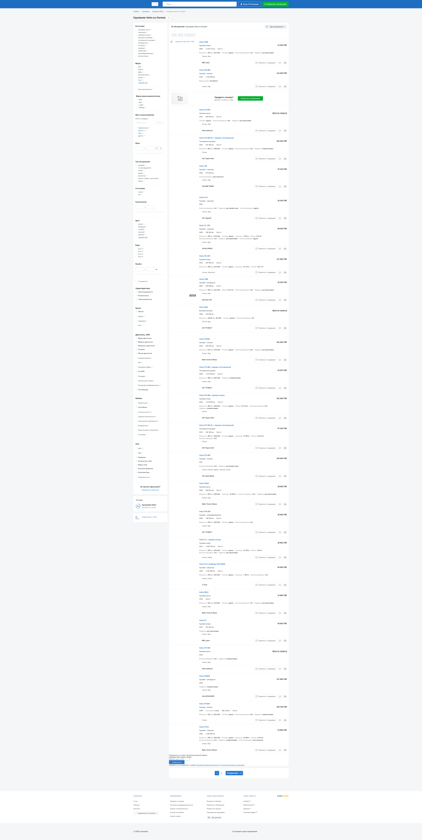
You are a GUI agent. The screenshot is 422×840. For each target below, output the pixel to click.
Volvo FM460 (204, 676)
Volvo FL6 (203, 197)
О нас (136, 801)
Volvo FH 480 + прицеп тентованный (215, 367)
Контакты (137, 809)
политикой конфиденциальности (207, 765)
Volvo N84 (203, 307)
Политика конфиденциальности (181, 805)
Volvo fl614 (203, 592)
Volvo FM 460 (204, 70)
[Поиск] (164, 4)
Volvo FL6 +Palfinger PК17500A (212, 564)
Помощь (137, 805)
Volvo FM (203, 166)
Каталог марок (175, 816)
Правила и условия (177, 801)
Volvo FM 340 (204, 511)
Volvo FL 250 (204, 225)
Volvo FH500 (204, 339)
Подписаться (176, 762)
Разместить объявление (250, 98)
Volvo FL (203, 620)
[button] (280, 63)
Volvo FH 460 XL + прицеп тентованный (216, 138)
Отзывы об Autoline (177, 812)
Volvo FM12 (204, 483)
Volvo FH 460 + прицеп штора (212, 395)
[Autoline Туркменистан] (141, 4)
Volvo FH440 (204, 704)
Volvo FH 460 (204, 455)
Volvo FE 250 (204, 256)
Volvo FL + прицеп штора (210, 540)
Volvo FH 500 (204, 110)
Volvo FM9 (203, 42)
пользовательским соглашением (232, 765)
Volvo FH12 (204, 727)
